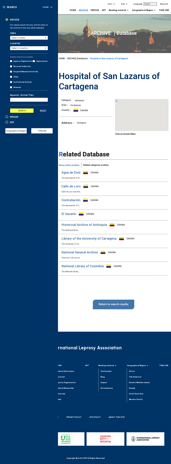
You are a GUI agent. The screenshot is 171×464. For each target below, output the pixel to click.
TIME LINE (164, 10)
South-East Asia (136, 394)
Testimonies (106, 371)
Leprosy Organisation (23, 61)
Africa (132, 371)
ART (104, 10)
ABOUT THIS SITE (117, 417)
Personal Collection (22, 66)
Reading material (117, 10)
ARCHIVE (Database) (77, 58)
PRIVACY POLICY (74, 417)
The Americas (75, 105)
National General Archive (79, 252)
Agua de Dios (71, 172)
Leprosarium (42, 61)
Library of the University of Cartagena (88, 238)
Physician (60, 377)
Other (16, 77)
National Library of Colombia (82, 266)
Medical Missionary (65, 371)
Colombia (84, 110)
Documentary (106, 388)
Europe (132, 388)
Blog (102, 377)
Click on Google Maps (125, 134)
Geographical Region (142, 10)
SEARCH (22, 110)
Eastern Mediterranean (139, 382)
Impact (103, 382)
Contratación (70, 200)
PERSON (95, 10)
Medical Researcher (65, 388)
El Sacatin (68, 214)
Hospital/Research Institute (25, 71)
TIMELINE (42, 131)
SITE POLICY (95, 417)
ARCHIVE (83, 10)
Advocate (60, 394)
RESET (43, 110)
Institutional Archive (22, 82)
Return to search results (113, 304)
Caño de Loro (71, 186)
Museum (17, 87)
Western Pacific (136, 399)
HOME (73, 10)
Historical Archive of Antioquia (84, 225)
